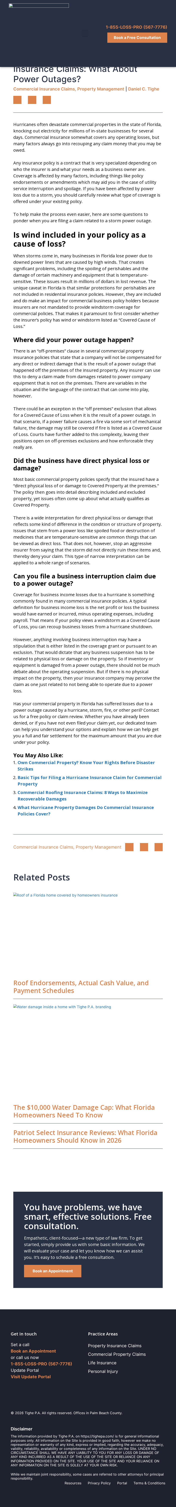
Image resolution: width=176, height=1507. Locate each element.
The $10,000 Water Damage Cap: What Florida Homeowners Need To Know (84, 1111)
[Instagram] (30, 1387)
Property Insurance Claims (114, 1345)
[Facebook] (13, 1387)
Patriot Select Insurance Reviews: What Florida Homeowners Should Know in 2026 (85, 1136)
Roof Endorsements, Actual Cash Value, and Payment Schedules (81, 986)
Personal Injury (103, 1371)
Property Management (100, 89)
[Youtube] (39, 1387)
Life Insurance (102, 1362)
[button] (85, 33)
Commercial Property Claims (117, 1354)
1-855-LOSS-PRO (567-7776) (136, 27)
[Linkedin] (22, 1387)
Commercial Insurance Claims (44, 89)
